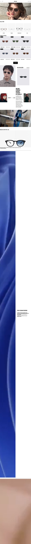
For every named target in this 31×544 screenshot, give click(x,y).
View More (15, 62)
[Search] (3, 1)
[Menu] (1, 1)
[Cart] (30, 1)
